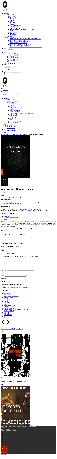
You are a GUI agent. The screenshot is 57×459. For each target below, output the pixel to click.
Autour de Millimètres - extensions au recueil (26, 47)
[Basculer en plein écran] (4, 454)
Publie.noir (13, 32)
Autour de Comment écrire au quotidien (23, 44)
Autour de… (11, 37)
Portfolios (13, 31)
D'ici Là (12, 18)
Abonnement (8, 293)
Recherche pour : (5, 287)
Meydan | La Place (15, 26)
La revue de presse (13, 57)
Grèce (12, 21)
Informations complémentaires (11, 217)
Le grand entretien (13, 59)
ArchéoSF (13, 17)
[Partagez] (2, 454)
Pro (5, 48)
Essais (12, 20)
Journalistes (11, 51)
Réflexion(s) (11, 60)
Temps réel (13, 35)
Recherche (26, 287)
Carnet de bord (12, 53)
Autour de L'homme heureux (19, 40)
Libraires (10, 49)
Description (6, 216)
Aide (5, 64)
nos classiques (45, 210)
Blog (5, 52)
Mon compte (8, 97)
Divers (6, 300)
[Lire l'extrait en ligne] (36, 209)
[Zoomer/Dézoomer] (5, 454)
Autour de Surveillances (18, 43)
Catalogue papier (10, 297)
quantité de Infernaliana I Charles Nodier (10, 197)
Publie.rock (14, 33)
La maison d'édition (10, 63)
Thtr (11, 36)
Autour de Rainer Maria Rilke (20, 41)
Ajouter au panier (6, 199)
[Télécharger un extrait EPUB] (8, 209)
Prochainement (12, 101)
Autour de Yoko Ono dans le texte (21, 45)
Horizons (13, 22)
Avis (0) (5, 219)
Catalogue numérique (13, 134)
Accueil (3, 134)
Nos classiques (15, 28)
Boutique (7, 13)
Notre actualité (12, 55)
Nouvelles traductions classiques (22, 29)
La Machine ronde (15, 25)
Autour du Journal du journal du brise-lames (25, 39)
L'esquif (12, 24)
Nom (2, 273)
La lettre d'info (12, 56)
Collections (11, 16)
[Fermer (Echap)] (1, 454)
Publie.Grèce (14, 122)
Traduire (10, 61)
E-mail (3, 275)
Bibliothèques (11, 126)
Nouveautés (11, 14)
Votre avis (4, 270)
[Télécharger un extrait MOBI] (23, 209)
